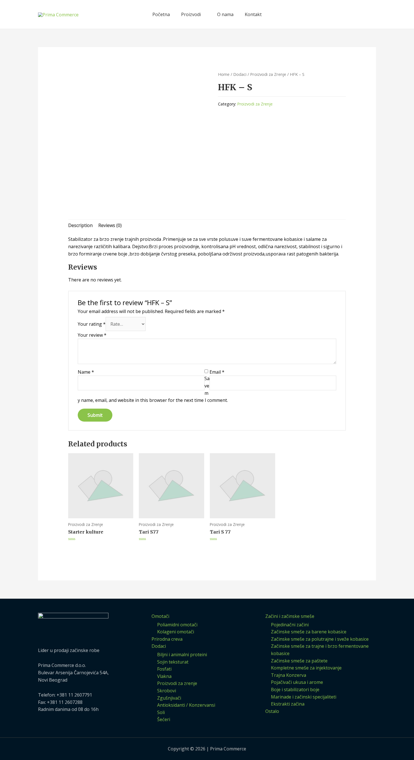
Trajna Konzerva (288, 675)
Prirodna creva (167, 639)
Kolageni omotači (175, 632)
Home (224, 74)
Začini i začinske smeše (289, 616)
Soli (161, 712)
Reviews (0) (110, 225)
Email (217, 372)
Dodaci (239, 74)
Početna (161, 14)
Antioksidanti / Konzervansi (186, 705)
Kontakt (253, 14)
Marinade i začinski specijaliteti (303, 697)
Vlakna (164, 676)
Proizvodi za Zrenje (268, 74)
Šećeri (163, 719)
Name (86, 372)
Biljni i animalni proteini (182, 654)
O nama (225, 14)
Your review (92, 335)
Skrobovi (166, 691)
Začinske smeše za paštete (299, 661)
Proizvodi (191, 14)
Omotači (160, 616)
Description (80, 225)
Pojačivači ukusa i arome (297, 682)
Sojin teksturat (172, 662)
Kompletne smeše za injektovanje (306, 668)
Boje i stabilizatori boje (295, 689)
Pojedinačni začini (290, 625)
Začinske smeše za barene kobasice (308, 632)
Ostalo (272, 711)
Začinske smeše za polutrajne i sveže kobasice (320, 639)
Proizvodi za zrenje (177, 683)
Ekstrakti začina (287, 704)
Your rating (92, 324)
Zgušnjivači (169, 698)
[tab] (80, 226)
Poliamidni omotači (177, 625)
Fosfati (164, 669)
